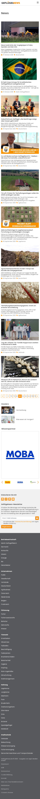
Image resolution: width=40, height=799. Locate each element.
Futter (3, 614)
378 (31, 396)
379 (34, 396)
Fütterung (5, 610)
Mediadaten (5, 785)
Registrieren (6, 527)
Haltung (4, 685)
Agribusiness (5, 590)
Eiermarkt (4, 547)
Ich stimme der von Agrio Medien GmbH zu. (21, 522)
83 (26, 396)
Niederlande (5, 597)
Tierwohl (4, 635)
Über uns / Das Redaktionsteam (12, 782)
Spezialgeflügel (6, 725)
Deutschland (5, 586)
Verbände (4, 582)
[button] (38, 482)
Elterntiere (5, 710)
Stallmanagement (7, 679)
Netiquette (5, 789)
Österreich (5, 593)
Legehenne (5, 688)
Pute (2, 699)
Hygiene (4, 664)
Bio (2, 561)
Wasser (4, 629)
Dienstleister (5, 565)
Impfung (4, 668)
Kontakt (4, 778)
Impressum (5, 764)
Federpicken (5, 653)
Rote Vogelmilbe (7, 671)
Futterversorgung (7, 749)
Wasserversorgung (8, 746)
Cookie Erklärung (6, 775)
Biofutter (4, 621)
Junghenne (5, 692)
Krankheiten (5, 638)
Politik (3, 575)
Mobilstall (4, 729)
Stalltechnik (6, 735)
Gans (3, 718)
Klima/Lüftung (6, 675)
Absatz (3, 554)
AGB (2, 768)
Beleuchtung (5, 742)
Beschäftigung (6, 649)
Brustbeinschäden (7, 657)
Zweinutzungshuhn (8, 707)
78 (11, 396)
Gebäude (4, 739)
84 (29, 396)
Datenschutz (5, 771)
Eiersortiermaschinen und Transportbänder (17, 753)
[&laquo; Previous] (2, 396)
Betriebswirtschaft (8, 539)
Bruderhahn (5, 703)
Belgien (3, 601)
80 (17, 396)
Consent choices (7, 792)
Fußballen (4, 646)
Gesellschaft (5, 579)
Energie (4, 558)
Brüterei (4, 721)
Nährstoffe (5, 625)
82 (23, 396)
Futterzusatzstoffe (8, 618)
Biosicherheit (6, 660)
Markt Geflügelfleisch (9, 543)
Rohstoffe (4, 550)
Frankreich (5, 604)
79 (14, 396)
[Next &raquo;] (37, 396)
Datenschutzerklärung (23, 522)
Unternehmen (6, 571)
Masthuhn (4, 696)
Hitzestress (5, 642)
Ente (2, 714)
